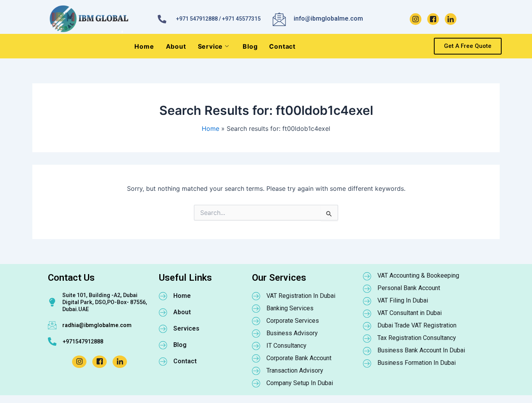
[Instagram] (415, 19)
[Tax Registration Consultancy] (367, 338)
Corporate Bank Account (298, 358)
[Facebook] (433, 19)
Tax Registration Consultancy (416, 337)
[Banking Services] (256, 308)
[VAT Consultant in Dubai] (367, 313)
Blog (250, 46)
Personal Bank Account (408, 288)
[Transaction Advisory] (256, 370)
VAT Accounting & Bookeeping (418, 275)
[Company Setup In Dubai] (256, 383)
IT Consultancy (286, 345)
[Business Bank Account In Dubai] (367, 351)
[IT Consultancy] (256, 345)
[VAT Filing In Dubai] (367, 301)
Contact (282, 46)
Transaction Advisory (294, 370)
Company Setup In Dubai (299, 383)
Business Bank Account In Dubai (421, 350)
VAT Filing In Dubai (402, 300)
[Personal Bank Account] (367, 288)
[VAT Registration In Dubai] (256, 296)
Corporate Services (292, 320)
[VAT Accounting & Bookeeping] (367, 276)
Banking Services (290, 308)
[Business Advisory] (256, 333)
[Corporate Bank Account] (256, 358)
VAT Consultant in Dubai (409, 313)
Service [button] (210, 46)
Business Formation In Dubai (416, 362)
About (176, 46)
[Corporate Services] (256, 321)
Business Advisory (292, 333)
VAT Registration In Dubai (300, 295)
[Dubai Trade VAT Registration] (367, 326)
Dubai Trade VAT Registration (416, 325)
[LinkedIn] (450, 19)
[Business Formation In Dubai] (367, 363)
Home (144, 46)
